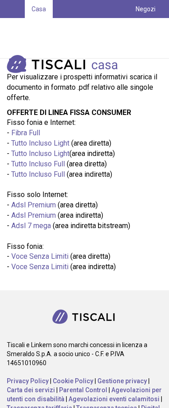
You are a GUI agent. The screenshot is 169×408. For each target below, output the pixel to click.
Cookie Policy (73, 381)
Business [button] (44, 27)
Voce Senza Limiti (40, 256)
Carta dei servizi (31, 390)
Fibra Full (25, 132)
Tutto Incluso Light (40, 143)
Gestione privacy (122, 381)
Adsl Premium (33, 205)
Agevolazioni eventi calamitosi (114, 399)
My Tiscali (142, 45)
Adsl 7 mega (31, 225)
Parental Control (83, 390)
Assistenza (139, 27)
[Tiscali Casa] (76, 63)
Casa (39, 9)
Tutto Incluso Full (38, 164)
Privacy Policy (28, 381)
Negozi (145, 9)
